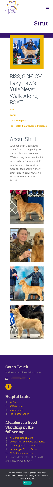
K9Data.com (16, 406)
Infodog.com (16, 410)
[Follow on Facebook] (8, 387)
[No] (49, 478)
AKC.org (14, 402)
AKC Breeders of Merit (21, 437)
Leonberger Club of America (24, 445)
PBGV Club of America (21, 453)
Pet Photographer (19, 413)
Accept (27, 483)
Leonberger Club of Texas (23, 449)
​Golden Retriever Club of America (27, 441)
